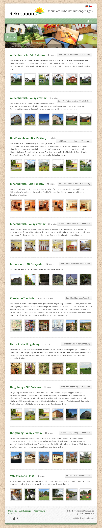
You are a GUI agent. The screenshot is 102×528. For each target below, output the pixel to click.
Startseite (10, 46)
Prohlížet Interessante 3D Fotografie (75, 263)
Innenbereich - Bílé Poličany (27, 184)
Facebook (84, 21)
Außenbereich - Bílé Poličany (27, 55)
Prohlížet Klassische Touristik (78, 298)
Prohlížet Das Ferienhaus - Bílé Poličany (73, 141)
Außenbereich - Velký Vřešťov (28, 98)
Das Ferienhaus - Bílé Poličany (28, 138)
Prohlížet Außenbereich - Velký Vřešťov (74, 101)
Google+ (91, 21)
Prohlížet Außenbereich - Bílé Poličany (74, 54)
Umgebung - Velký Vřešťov (26, 433)
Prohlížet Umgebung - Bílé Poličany (75, 387)
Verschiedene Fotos (22, 476)
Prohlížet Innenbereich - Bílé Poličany (74, 183)
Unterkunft (19, 46)
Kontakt (11, 514)
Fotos (27, 46)
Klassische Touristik (22, 298)
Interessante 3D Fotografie (26, 264)
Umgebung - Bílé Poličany (25, 387)
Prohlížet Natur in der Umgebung (76, 344)
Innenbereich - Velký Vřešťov (27, 224)
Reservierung (39, 511)
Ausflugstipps (25, 511)
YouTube (87, 21)
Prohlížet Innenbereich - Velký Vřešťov (74, 223)
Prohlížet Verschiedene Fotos (78, 475)
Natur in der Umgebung (24, 344)
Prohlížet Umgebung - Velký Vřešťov (75, 432)
